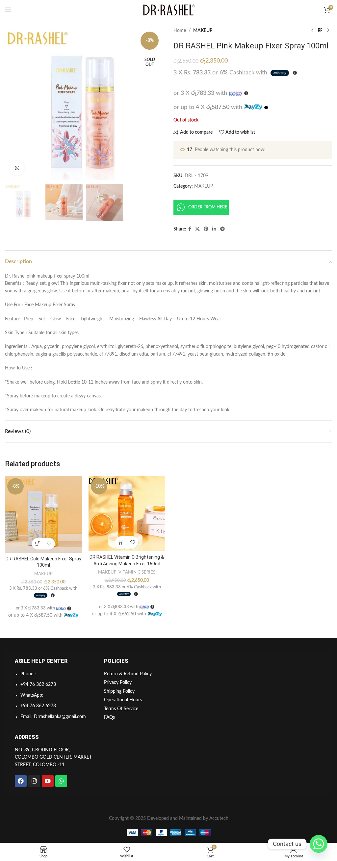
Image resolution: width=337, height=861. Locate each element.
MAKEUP (203, 30)
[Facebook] (21, 781)
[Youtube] (48, 781)
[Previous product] (312, 31)
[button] (37, 544)
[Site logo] (168, 10)
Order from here (207, 207)
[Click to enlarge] (17, 168)
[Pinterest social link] (206, 229)
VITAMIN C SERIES (136, 572)
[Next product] (328, 31)
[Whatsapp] (61, 781)
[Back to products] (320, 31)
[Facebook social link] (189, 229)
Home (179, 30)
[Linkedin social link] (214, 229)
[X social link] (197, 229)
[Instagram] (34, 781)
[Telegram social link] (222, 229)
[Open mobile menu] (8, 9)
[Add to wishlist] (49, 544)
